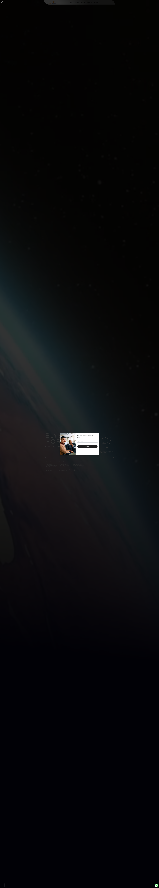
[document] (79, 444)
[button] (97, 434)
